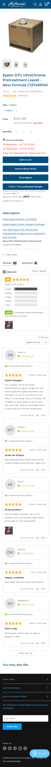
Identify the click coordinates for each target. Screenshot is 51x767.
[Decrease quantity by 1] (16, 131)
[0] (46, 4)
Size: (10, 105)
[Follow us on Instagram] (15, 748)
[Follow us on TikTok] (25, 748)
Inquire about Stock (25, 168)
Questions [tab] (29, 263)
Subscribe (12, 726)
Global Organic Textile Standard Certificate (24, 224)
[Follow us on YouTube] (20, 748)
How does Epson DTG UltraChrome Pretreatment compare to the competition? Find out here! (24, 233)
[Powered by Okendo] (9, 272)
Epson (6, 91)
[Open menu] (4, 4)
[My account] (40, 4)
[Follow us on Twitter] (10, 748)
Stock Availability (14, 140)
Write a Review (39, 271)
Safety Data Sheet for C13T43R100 (20, 219)
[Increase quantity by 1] (31, 131)
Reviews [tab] (9, 263)
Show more (24, 653)
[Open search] (35, 4)
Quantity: (7, 131)
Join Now (37, 123)
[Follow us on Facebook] (5, 748)
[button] (15, 96)
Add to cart (25, 159)
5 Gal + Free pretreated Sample (25, 186)
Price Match (25, 177)
